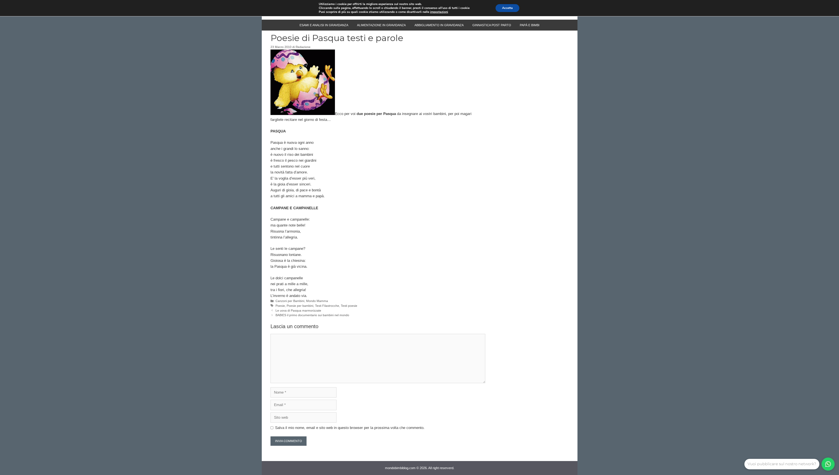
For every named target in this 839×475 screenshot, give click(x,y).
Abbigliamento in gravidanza (439, 25)
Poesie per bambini (300, 305)
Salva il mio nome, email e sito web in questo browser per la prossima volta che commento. (350, 428)
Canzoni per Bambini (290, 301)
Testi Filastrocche (327, 305)
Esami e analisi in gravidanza (324, 25)
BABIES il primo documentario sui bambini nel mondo (312, 315)
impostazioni (439, 12)
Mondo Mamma (317, 301)
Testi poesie (349, 305)
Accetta (507, 8)
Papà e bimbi (529, 25)
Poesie (280, 305)
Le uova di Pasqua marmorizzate (298, 310)
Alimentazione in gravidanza (381, 25)
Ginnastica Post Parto (491, 25)
